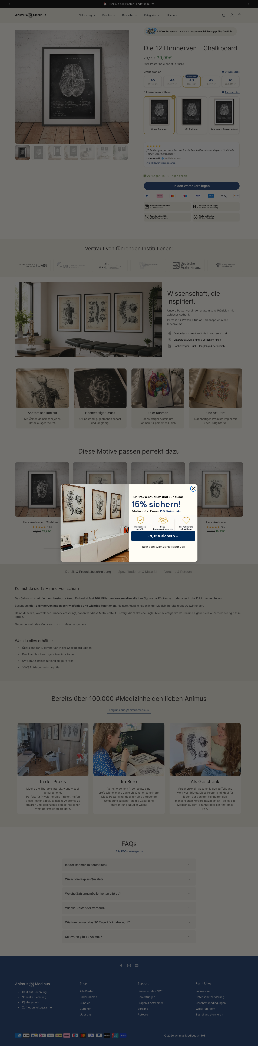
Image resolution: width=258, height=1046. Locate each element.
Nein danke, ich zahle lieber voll (163, 547)
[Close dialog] (193, 488)
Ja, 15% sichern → (163, 536)
